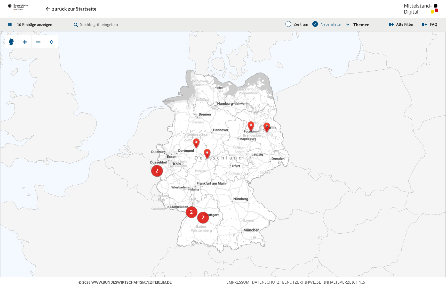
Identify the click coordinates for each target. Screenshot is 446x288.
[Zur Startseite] (421, 9)
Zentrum (301, 24)
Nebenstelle (331, 24)
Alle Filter (405, 24)
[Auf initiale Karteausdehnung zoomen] (11, 41)
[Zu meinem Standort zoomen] (51, 41)
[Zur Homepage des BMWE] (18, 9)
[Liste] (11, 24)
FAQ (433, 24)
